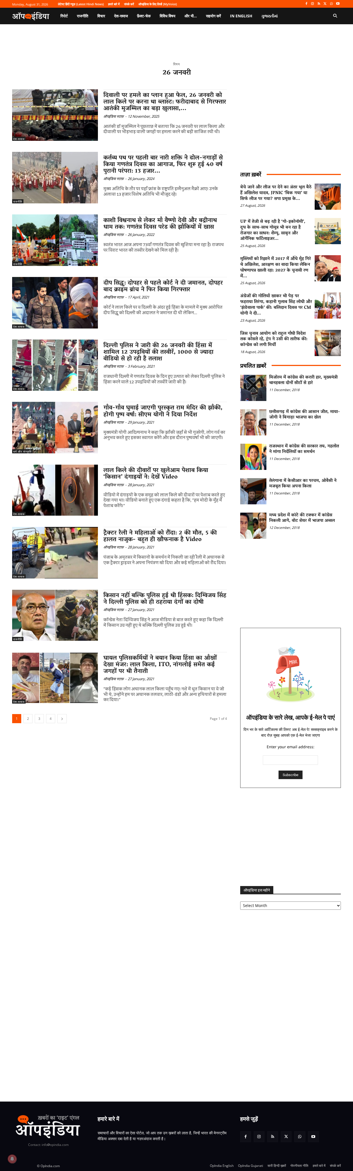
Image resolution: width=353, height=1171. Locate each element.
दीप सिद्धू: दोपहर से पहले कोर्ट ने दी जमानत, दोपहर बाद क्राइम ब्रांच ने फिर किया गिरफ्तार (163, 287)
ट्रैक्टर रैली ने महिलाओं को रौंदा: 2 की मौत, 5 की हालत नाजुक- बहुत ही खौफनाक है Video (160, 536)
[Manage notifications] (12, 1158)
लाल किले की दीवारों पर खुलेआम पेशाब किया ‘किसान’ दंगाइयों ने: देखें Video (155, 474)
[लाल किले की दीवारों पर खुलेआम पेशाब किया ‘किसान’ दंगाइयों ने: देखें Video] (55, 490)
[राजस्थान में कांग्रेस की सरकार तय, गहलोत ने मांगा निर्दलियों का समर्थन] (253, 457)
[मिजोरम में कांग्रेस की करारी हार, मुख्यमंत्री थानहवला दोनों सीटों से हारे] (253, 388)
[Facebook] (306, 4)
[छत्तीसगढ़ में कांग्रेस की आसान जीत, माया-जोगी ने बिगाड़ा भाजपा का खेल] (253, 422)
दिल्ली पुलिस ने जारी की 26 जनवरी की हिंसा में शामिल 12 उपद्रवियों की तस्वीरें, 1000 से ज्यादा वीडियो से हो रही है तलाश (158, 352)
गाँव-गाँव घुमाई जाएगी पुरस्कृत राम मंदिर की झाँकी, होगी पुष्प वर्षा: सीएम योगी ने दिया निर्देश (163, 411)
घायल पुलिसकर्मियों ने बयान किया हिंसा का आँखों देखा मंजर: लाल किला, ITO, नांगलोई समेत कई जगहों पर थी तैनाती (160, 665)
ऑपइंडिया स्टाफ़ (113, 116)
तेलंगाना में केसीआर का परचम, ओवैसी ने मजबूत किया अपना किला (302, 484)
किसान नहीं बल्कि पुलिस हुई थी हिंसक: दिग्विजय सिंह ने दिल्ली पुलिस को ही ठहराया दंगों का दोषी (164, 599)
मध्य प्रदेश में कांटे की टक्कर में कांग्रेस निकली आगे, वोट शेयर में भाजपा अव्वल (302, 518)
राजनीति (17, 201)
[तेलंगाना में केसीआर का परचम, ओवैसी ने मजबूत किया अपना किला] (253, 491)
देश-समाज (19, 139)
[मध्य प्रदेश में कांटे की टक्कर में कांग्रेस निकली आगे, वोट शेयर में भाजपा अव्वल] (253, 526)
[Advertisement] (290, 837)
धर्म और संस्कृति (22, 451)
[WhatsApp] (331, 4)
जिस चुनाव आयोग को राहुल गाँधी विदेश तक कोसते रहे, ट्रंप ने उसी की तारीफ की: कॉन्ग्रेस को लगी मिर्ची (273, 339)
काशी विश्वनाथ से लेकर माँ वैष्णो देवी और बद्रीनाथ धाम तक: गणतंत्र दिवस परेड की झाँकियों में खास (160, 224)
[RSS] (319, 4)
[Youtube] (338, 4)
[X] (325, 4)
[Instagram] (312, 4)
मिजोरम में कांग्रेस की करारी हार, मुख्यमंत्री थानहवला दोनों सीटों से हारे (303, 380)
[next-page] (62, 718)
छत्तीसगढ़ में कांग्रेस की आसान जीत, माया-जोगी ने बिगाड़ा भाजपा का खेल (304, 415)
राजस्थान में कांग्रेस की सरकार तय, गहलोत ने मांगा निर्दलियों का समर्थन (304, 449)
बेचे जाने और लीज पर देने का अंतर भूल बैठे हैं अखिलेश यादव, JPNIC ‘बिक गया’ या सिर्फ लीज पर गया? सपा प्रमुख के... (276, 193)
